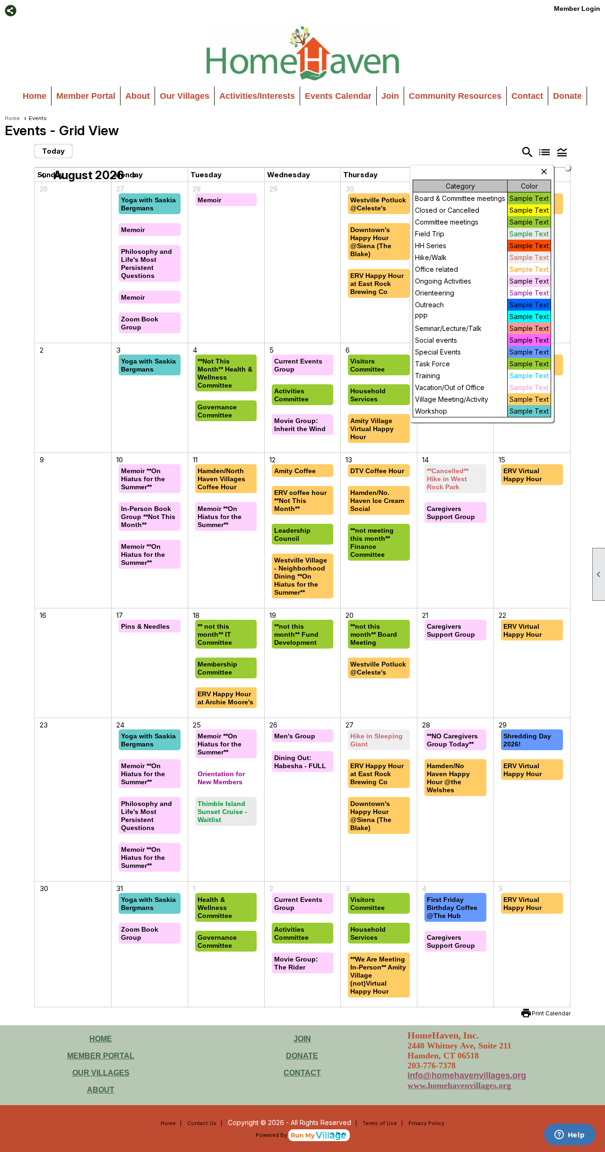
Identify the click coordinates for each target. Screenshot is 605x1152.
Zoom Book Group (139, 323)
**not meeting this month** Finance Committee (372, 542)
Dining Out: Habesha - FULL (300, 762)
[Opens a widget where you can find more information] (570, 1135)
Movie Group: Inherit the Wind (300, 425)
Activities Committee (291, 395)
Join (390, 96)
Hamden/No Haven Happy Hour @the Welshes (448, 778)
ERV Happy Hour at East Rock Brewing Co (377, 283)
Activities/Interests (257, 96)
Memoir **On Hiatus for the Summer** (143, 479)
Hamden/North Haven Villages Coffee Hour (221, 479)
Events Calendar (338, 96)
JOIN (302, 1039)
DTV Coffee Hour (377, 471)
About (137, 96)
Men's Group (294, 736)
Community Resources (455, 96)
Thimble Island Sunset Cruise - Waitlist (222, 811)
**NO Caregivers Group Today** (452, 740)
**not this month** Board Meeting (373, 634)
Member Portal (85, 96)
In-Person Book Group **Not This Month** (148, 516)
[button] (561, 151)
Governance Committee (217, 411)
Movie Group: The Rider (296, 963)
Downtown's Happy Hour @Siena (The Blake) (370, 242)
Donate (567, 96)
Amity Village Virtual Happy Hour (372, 429)
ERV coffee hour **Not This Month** (300, 500)
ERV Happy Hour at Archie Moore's (225, 698)
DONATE (302, 1056)
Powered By (272, 1135)
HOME (100, 1039)
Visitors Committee (367, 365)
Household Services (368, 395)
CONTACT (302, 1073)
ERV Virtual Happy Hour (522, 475)
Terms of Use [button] (380, 1123)
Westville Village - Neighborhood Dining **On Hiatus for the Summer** (300, 576)
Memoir (133, 230)
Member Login (577, 8)
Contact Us (201, 1123)
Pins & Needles (145, 626)
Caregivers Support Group (451, 512)
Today (53, 151)
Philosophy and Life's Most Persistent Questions (146, 263)
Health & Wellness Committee (215, 907)
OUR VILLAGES (101, 1073)
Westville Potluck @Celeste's (378, 204)
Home (34, 96)
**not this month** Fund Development (296, 634)
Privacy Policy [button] (426, 1123)
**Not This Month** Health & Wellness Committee (225, 373)
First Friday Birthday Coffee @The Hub (452, 907)
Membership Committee (217, 668)
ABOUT (100, 1090)
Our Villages (184, 96)
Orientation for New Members (221, 778)
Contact (527, 96)
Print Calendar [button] (551, 1013)
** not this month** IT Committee (215, 634)
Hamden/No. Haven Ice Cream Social (377, 500)
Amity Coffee (295, 471)
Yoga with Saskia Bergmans (148, 204)
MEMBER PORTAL (100, 1056)
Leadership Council (292, 534)
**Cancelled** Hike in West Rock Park (447, 479)
